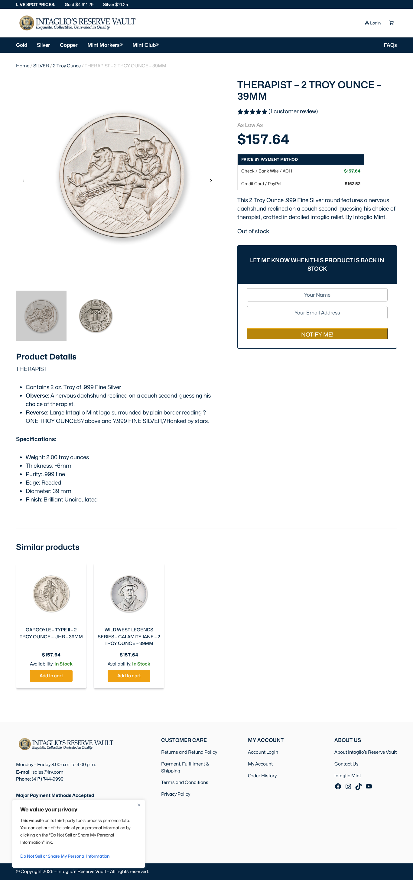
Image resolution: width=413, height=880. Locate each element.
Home (22, 66)
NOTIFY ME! (317, 334)
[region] (78, 834)
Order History (262, 775)
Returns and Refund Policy (189, 752)
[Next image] (210, 180)
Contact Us (346, 764)
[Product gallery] (117, 175)
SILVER (41, 66)
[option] (95, 316)
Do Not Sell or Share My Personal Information (65, 856)
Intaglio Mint (347, 775)
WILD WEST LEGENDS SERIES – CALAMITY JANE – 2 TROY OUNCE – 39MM (129, 636)
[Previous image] (24, 180)
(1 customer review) (293, 111)
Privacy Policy (175, 794)
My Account (260, 764)
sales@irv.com (47, 772)
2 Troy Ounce (67, 66)
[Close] (138, 804)
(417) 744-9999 (47, 779)
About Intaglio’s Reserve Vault (365, 752)
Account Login (263, 752)
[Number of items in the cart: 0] (391, 23)
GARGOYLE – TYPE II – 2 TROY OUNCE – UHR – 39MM (51, 633)
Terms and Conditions (184, 782)
